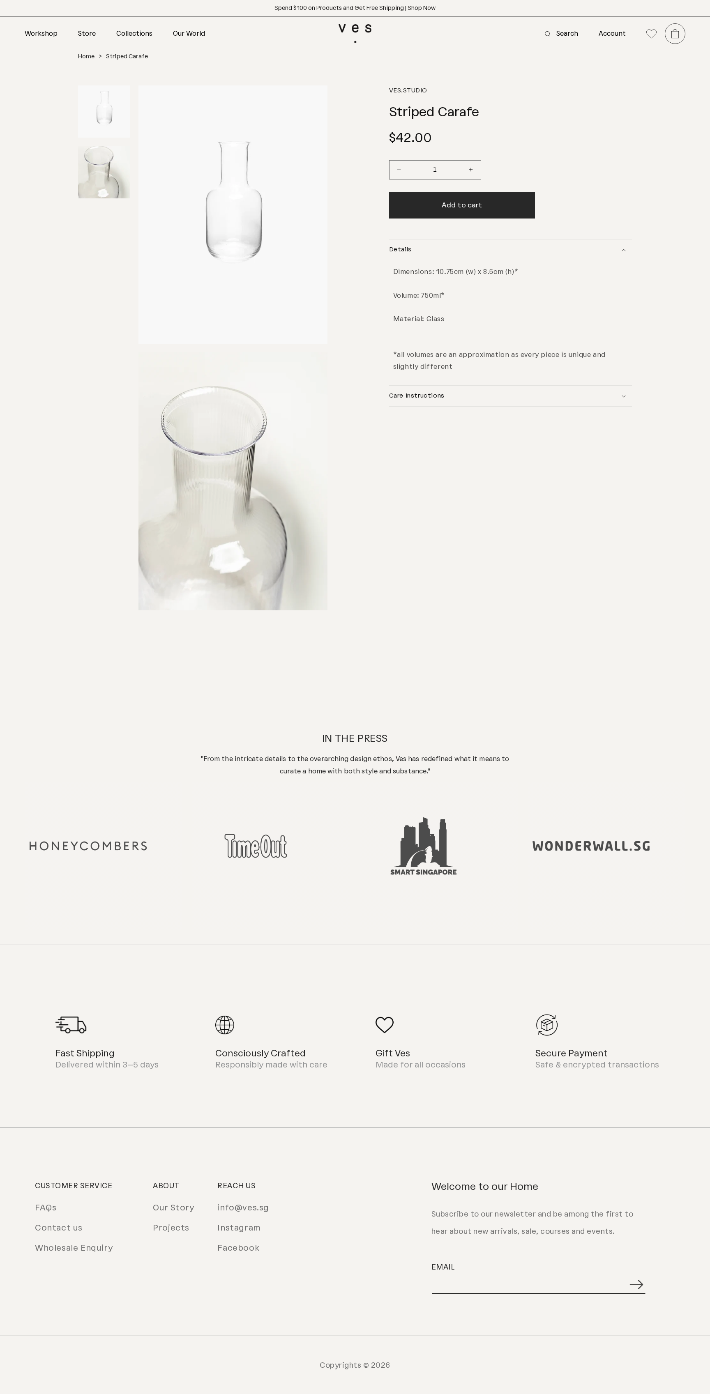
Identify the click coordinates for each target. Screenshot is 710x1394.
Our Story (173, 1207)
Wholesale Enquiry (74, 1248)
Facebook (238, 1248)
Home (86, 56)
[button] (51, 34)
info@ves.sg (243, 1207)
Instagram (238, 1228)
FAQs (45, 1207)
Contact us (59, 1228)
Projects (171, 1228)
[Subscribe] (636, 1284)
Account (612, 33)
